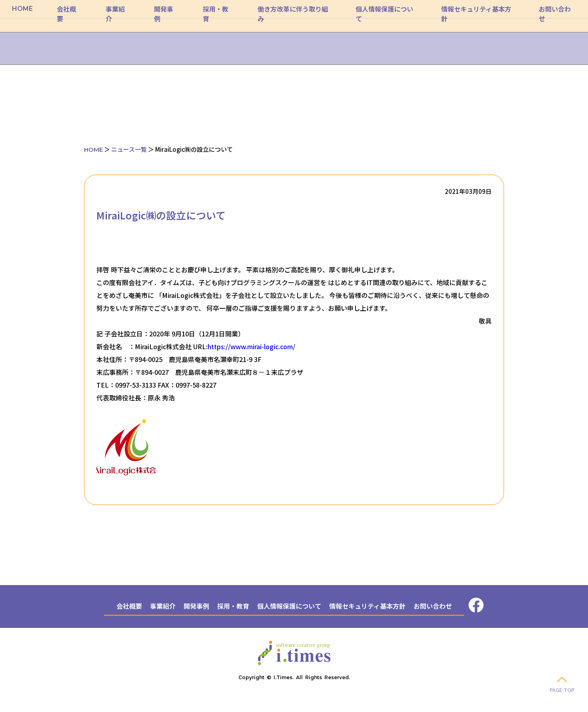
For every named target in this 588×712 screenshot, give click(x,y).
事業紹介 (163, 606)
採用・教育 (233, 606)
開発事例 (196, 606)
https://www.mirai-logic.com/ (251, 346)
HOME (22, 8)
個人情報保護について (289, 606)
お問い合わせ (433, 606)
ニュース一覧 (129, 149)
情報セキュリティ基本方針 (367, 606)
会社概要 (129, 606)
